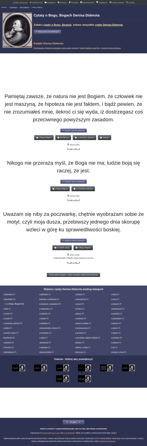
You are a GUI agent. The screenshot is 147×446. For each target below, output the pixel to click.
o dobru (6, 328)
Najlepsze (102, 3)
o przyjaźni (79, 333)
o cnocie (6, 313)
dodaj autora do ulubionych (47, 32)
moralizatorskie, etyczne (48, 328)
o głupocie (7, 342)
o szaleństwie (116, 318)
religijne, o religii (81, 347)
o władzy (114, 333)
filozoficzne (7, 338)
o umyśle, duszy (9, 333)
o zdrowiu (115, 342)
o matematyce (44, 309)
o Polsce (78, 309)
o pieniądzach (80, 299)
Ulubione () (36, 3)
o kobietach (43, 294)
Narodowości (88, 3)
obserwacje (43, 342)
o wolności (115, 338)
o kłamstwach (8, 352)
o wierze (114, 328)
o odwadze (43, 347)
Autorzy (63, 3)
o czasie (6, 318)
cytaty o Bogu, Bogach (57, 24)
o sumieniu (115, 313)
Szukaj (131, 3)
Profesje (74, 3)
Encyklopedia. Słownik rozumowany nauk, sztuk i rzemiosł (56, 48)
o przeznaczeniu (81, 328)
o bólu (5, 309)
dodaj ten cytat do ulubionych (74, 130)
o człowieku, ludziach (11, 323)
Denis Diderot (24, 7)
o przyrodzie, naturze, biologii (86, 338)
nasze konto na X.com (51, 433)
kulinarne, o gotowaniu (48, 299)
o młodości (43, 323)
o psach (78, 304)
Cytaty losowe (117, 3)
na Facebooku (69, 433)
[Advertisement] (73, 69)
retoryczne (79, 352)
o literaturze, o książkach (48, 304)
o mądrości (43, 313)
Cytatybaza (13, 7)
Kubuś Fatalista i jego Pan (90, 48)
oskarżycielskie (45, 352)
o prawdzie (79, 318)
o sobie (42, 338)
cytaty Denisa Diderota (109, 24)
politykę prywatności (108, 441)
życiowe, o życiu (117, 352)
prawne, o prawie (81, 323)
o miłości (42, 318)
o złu (113, 347)
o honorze (7, 347)
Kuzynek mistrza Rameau (111, 48)
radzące (78, 313)
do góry (73, 422)
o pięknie (78, 294)
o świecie (114, 323)
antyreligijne (8, 299)
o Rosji (114, 294)
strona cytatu (74, 145)
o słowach (115, 304)
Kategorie (51, 3)
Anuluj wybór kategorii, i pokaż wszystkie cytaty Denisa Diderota (73, 275)
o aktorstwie (8, 294)
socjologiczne (116, 309)
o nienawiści (44, 333)
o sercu (114, 299)
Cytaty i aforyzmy (20, 3)
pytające (78, 342)
